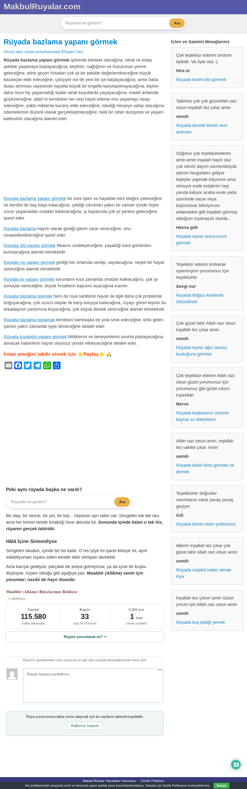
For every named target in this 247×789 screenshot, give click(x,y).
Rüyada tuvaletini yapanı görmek (35, 336)
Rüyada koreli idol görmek (201, 79)
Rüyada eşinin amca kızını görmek (201, 239)
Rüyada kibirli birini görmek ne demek (205, 468)
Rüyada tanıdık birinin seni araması (201, 128)
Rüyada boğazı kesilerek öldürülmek (200, 298)
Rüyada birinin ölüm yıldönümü (206, 524)
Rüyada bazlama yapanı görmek (60, 42)
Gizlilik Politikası (152, 781)
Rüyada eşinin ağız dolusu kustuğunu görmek (201, 351)
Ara (177, 23)
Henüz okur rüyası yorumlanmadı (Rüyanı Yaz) (43, 51)
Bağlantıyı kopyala (85, 725)
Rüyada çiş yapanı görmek (29, 262)
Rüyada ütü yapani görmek (29, 245)
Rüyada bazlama (20, 228)
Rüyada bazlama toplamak (29, 319)
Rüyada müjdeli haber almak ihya (203, 573)
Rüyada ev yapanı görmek (29, 279)
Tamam (221, 785)
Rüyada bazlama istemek (28, 296)
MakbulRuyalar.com (42, 6)
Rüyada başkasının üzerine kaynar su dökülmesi (202, 416)
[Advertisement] (85, 159)
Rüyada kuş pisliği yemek (200, 622)
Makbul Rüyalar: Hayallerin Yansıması (109, 781)
